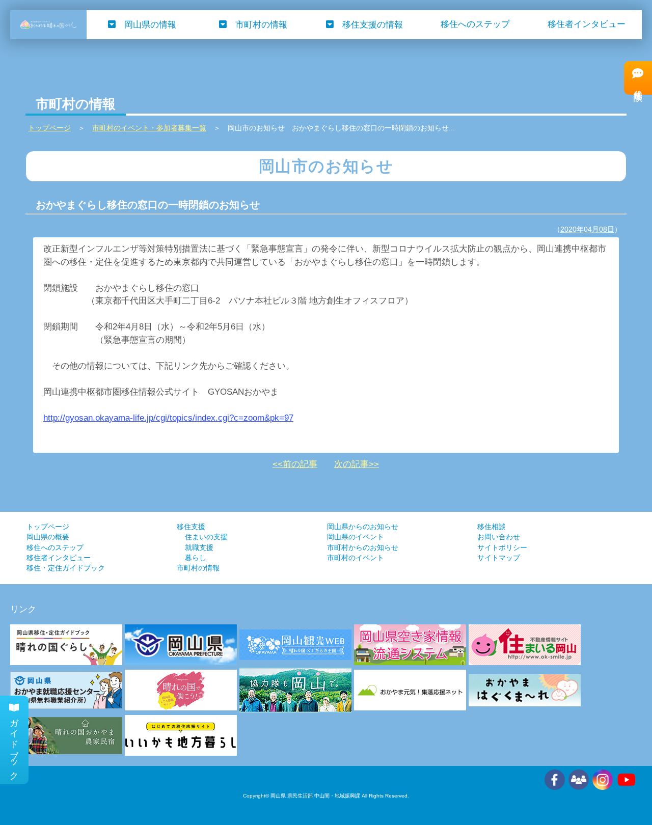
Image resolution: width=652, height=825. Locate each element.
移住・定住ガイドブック (65, 568)
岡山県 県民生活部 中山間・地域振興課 (315, 796)
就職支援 (199, 548)
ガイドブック (14, 745)
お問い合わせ (498, 537)
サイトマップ (498, 558)
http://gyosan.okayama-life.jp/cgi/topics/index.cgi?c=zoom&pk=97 (168, 418)
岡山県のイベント (355, 537)
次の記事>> (356, 464)
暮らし (195, 558)
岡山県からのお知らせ (362, 527)
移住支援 (191, 527)
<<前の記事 (295, 464)
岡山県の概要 (47, 537)
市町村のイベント (355, 558)
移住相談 (491, 527)
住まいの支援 (206, 537)
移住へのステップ (475, 24)
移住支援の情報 (372, 25)
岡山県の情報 (150, 25)
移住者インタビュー (587, 24)
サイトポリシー (502, 548)
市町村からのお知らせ (362, 548)
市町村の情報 (261, 25)
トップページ (47, 527)
